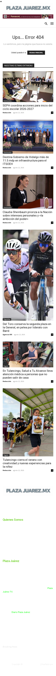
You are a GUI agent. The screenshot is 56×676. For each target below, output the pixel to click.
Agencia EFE (7, 334)
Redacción (7, 113)
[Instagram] (10, 514)
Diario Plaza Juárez (21, 612)
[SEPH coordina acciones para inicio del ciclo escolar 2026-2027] (28, 86)
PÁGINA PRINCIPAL (36, 53)
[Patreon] (17, 514)
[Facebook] (4, 514)
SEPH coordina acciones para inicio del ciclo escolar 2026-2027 (27, 107)
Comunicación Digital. (44, 666)
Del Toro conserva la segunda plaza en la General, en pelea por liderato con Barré (27, 327)
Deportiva (7, 319)
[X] (31, 514)
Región (6, 366)
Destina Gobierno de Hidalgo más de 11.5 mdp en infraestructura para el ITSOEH (26, 160)
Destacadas (8, 101)
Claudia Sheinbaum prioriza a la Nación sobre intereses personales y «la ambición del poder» (27, 215)
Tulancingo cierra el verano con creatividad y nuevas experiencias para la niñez (27, 463)
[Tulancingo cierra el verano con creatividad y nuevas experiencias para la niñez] (28, 422)
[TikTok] (24, 514)
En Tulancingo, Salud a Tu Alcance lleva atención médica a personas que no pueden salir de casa (28, 374)
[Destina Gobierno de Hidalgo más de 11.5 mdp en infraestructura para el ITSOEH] (28, 137)
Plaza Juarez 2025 (31, 664)
